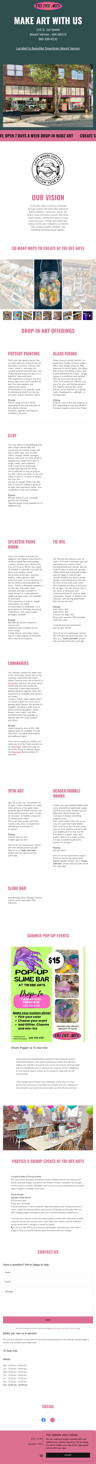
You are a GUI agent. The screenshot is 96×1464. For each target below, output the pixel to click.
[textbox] (48, 1272)
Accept (67, 1455)
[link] (48, 6)
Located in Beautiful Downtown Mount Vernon (48, 48)
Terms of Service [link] (70, 1328)
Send (48, 1320)
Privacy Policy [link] (56, 1328)
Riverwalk (16, 752)
